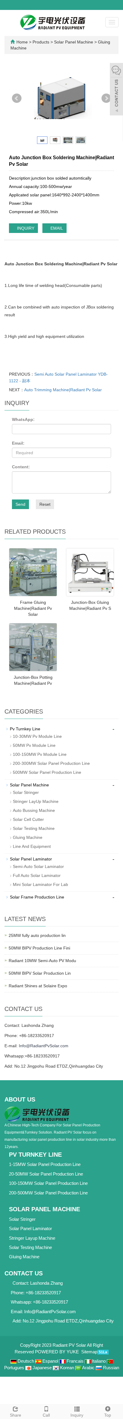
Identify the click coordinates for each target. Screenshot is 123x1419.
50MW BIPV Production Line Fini (39, 948)
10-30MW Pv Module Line (37, 736)
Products (41, 42)
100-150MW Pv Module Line (40, 754)
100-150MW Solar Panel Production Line (48, 1183)
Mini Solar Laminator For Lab (40, 884)
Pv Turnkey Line (25, 728)
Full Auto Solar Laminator (37, 875)
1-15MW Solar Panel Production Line (45, 1164)
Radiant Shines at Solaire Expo (38, 985)
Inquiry (76, 1415)
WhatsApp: (23, 419)
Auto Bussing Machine (34, 810)
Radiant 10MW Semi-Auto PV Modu (42, 960)
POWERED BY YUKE (57, 1351)
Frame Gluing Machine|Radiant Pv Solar (33, 608)
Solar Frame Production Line (37, 897)
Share (15, 1415)
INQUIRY (25, 228)
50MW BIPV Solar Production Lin (40, 973)
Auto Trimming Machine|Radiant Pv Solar (63, 389)
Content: (21, 466)
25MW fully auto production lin (37, 935)
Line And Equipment (32, 846)
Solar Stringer (26, 792)
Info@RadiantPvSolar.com (43, 1045)
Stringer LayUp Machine (36, 801)
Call (46, 1415)
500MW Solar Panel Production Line (47, 772)
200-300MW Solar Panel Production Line (51, 763)
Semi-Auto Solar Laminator (38, 866)
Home (22, 42)
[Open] (116, 90)
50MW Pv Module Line (34, 745)
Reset (44, 504)
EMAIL (56, 228)
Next (106, 98)
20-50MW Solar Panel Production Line (46, 1173)
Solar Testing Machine (34, 828)
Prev (16, 98)
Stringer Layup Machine (32, 1238)
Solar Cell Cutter (28, 819)
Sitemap (89, 1351)
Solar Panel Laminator (31, 859)
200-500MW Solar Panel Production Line (48, 1192)
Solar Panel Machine (73, 42)
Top (107, 1415)
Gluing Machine (27, 837)
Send (20, 504)
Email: (18, 443)
